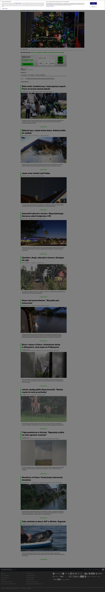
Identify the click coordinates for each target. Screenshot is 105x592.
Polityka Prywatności (5, 8)
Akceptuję (93, 3)
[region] (52, 5)
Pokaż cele (93, 6)
